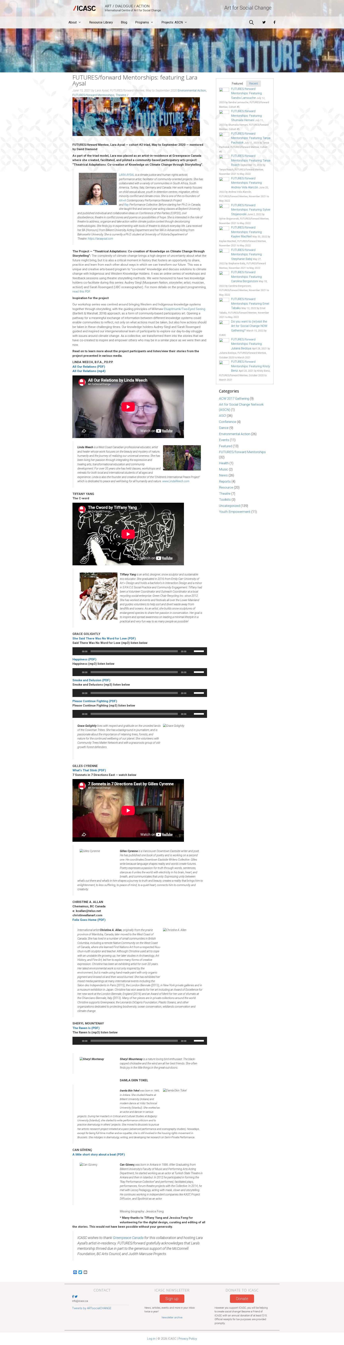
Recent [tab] (253, 83)
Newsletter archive (172, 1317)
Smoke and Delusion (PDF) (91, 680)
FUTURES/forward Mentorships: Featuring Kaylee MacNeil (246, 232)
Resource (226, 487)
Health (224, 463)
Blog (124, 22)
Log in (151, 1338)
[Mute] (191, 651)
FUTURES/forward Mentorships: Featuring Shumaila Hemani (246, 115)
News (223, 475)
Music (223, 469)
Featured (225, 446)
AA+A (122, 200)
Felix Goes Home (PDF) (89, 920)
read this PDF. (81, 291)
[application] (139, 651)
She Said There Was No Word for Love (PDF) (104, 638)
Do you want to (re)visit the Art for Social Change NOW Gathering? (249, 326)
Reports (225, 481)
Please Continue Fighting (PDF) (94, 701)
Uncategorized (229, 506)
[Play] (78, 651)
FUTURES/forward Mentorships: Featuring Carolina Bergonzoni (246, 276)
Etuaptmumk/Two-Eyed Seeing (184, 309)
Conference (227, 422)
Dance (224, 428)
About (72, 22)
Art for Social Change (248, 8)
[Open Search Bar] (251, 22)
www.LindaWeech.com (175, 481)
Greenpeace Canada (128, 1238)
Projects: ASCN (172, 22)
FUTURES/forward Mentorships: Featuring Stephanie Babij (246, 254)
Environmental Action (192, 90)
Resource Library (101, 22)
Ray (126, 204)
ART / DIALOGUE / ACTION (127, 6)
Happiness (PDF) (84, 659)
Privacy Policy (188, 1338)
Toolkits (225, 499)
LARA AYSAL (126, 174)
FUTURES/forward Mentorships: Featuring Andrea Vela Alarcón (246, 183)
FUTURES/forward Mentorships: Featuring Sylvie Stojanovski (250, 209)
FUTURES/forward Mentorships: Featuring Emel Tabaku (250, 303)
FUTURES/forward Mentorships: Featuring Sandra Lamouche (246, 93)
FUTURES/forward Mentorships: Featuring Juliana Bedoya (246, 344)
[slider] (199, 650)
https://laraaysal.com (100, 238)
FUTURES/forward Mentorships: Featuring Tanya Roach (250, 160)
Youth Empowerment (234, 512)
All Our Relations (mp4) (89, 371)
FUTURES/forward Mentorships (93, 95)
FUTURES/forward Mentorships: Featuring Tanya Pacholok (250, 138)
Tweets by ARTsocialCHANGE (91, 1308)
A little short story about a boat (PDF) (98, 1154)
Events (224, 440)
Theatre (121, 95)
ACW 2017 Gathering (234, 398)
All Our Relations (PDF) (88, 366)
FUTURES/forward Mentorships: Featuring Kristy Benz (250, 366)
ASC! (222, 416)
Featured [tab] (237, 83)
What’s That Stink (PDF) (89, 770)
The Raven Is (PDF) (86, 1028)
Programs (142, 22)
